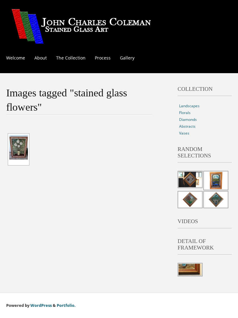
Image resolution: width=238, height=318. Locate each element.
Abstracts (187, 126)
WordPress (41, 305)
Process (103, 58)
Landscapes (189, 105)
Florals (185, 112)
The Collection (71, 58)
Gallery (127, 58)
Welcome (15, 58)
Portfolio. (66, 305)
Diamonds (188, 119)
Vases (184, 133)
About (40, 58)
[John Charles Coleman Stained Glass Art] (81, 40)
